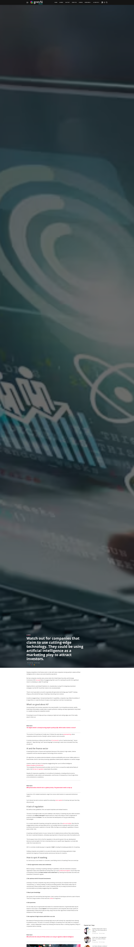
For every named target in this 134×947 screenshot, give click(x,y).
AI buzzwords (54, 740)
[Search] (106, 2)
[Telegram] (33, 665)
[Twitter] (29, 665)
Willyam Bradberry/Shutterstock (35, 765)
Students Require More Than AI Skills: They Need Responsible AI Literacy (99, 930)
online (51, 898)
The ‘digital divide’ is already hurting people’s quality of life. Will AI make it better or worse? (51, 727)
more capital (58, 800)
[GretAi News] (36, 2)
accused (38, 680)
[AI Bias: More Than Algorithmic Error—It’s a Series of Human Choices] (87, 939)
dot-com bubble (67, 823)
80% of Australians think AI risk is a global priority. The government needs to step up (49, 787)
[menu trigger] (28, 2)
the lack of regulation (38, 769)
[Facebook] (28, 665)
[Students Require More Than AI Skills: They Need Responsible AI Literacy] (87, 931)
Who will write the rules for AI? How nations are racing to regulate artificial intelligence (50, 937)
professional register (64, 870)
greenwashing (67, 734)
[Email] (34, 665)
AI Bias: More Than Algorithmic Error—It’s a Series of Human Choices (99, 939)
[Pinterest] (31, 665)
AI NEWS (29, 634)
